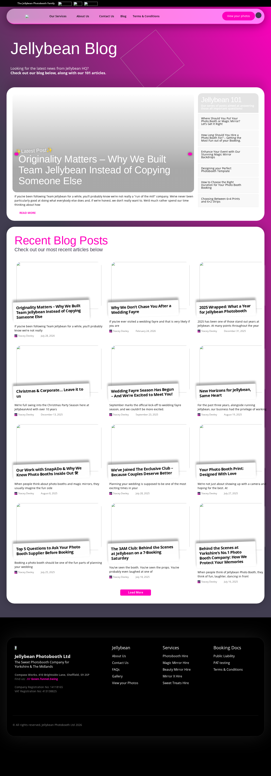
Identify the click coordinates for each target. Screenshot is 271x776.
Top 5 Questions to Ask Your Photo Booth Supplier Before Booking (48, 550)
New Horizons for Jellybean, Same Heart (225, 392)
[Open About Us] (91, 16)
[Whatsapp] (59, 705)
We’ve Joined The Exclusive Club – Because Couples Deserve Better (142, 471)
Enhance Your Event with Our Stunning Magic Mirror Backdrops (220, 154)
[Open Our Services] (68, 16)
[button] (16, 154)
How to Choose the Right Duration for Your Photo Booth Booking (221, 184)
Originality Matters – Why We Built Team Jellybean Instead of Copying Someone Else (94, 169)
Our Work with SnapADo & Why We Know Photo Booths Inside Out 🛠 (49, 471)
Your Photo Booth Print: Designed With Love (221, 471)
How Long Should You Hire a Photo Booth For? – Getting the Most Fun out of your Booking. (221, 137)
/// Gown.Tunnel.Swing (42, 679)
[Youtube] (29, 705)
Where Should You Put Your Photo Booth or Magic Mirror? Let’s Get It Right (220, 121)
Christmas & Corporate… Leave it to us (49, 392)
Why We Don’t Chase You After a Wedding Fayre (141, 309)
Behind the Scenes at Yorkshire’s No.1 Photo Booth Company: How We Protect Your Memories (223, 555)
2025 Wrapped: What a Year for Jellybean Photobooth (225, 309)
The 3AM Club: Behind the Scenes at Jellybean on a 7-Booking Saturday (142, 552)
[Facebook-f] (19, 705)
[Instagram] (39, 705)
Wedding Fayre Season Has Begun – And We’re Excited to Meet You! (142, 392)
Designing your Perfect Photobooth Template (216, 169)
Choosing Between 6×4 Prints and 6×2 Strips (220, 200)
